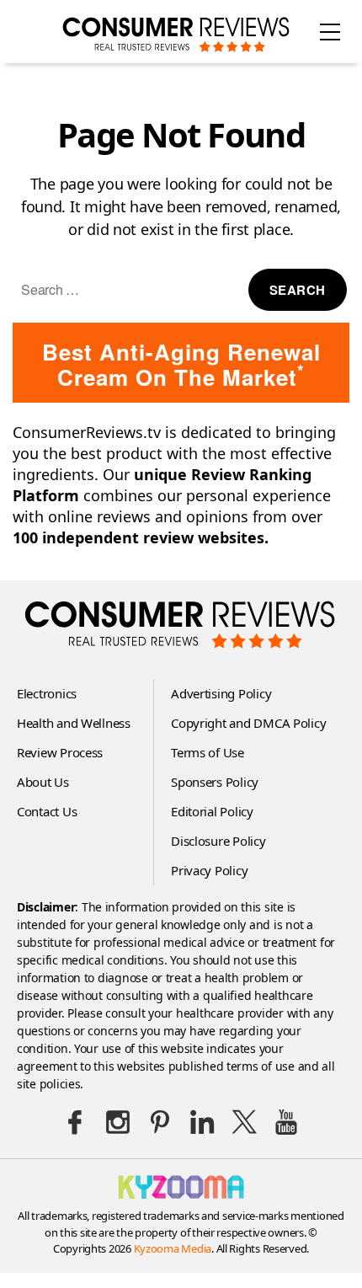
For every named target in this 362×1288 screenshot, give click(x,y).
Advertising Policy (221, 693)
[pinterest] (160, 1122)
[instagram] (117, 1122)
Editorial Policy (212, 811)
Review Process (60, 752)
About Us (43, 781)
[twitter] (244, 1122)
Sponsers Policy (214, 781)
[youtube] (286, 1122)
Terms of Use (207, 752)
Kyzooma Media (173, 1248)
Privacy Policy (209, 870)
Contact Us (47, 811)
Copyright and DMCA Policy (248, 722)
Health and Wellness (73, 722)
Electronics (47, 693)
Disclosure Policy (218, 840)
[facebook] (75, 1122)
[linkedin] (202, 1122)
